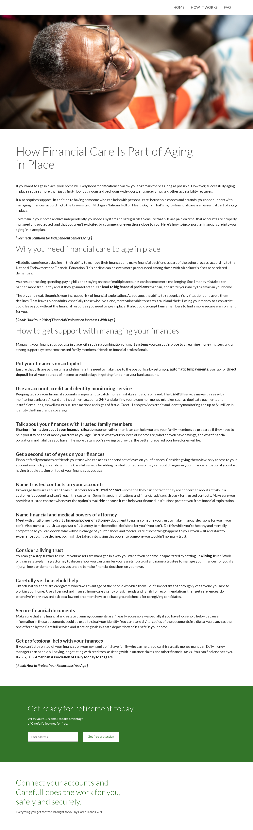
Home (178, 7)
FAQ (227, 7)
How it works (204, 7)
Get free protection (101, 736)
